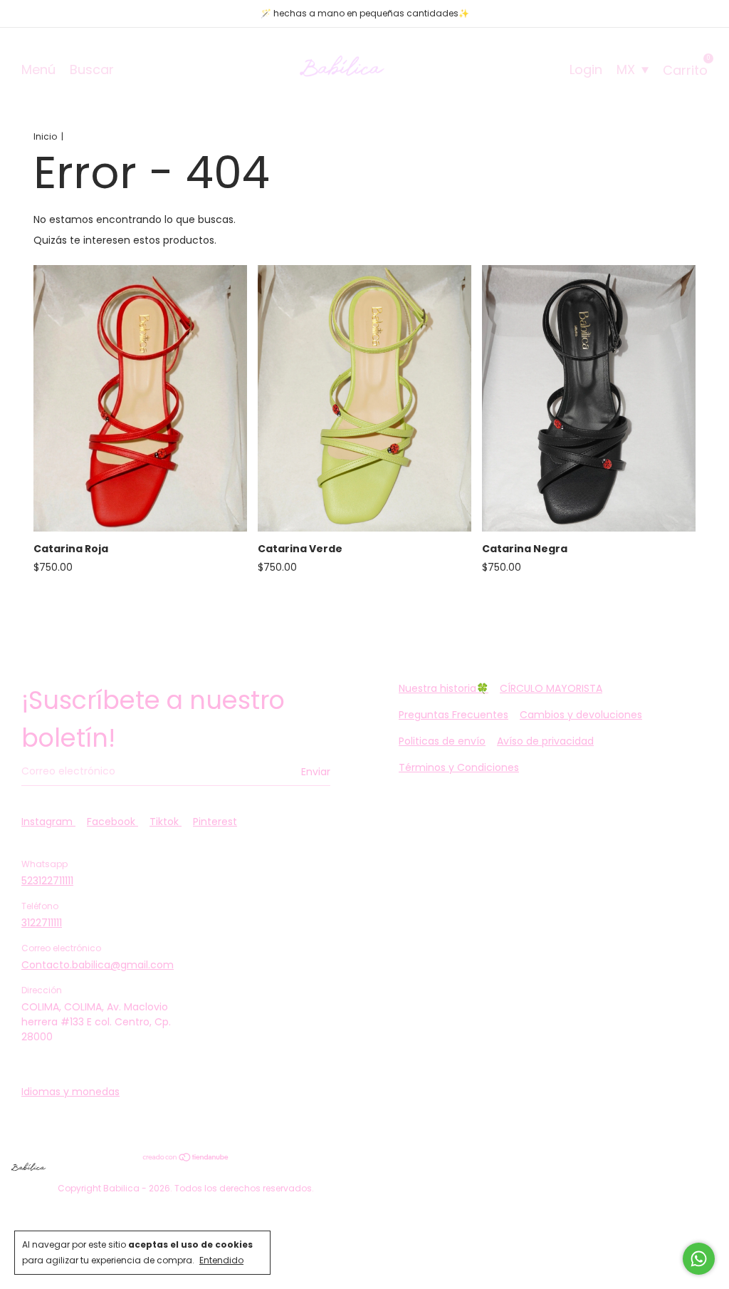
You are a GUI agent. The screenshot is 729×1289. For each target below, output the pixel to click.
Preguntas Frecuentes (453, 715)
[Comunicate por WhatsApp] (699, 1259)
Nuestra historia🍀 (443, 688)
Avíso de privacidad (545, 741)
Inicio (45, 136)
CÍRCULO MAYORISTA (551, 688)
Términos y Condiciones (459, 767)
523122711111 (47, 881)
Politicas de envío (442, 741)
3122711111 (41, 923)
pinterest (215, 821)
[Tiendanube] (186, 1158)
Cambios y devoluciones (581, 715)
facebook (112, 821)
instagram (48, 821)
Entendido (221, 1260)
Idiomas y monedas (70, 1091)
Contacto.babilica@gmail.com (97, 965)
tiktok (166, 821)
